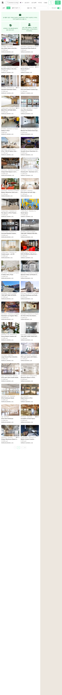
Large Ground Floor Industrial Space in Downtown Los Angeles (10, 357)
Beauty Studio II (25, 69)
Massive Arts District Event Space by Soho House (30, 130)
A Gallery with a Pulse (7, 274)
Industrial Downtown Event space (8, 89)
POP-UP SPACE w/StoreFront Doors (28, 254)
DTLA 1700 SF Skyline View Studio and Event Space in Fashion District (8, 151)
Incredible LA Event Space (28, 418)
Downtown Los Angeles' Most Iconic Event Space (9, 316)
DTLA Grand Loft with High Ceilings (28, 192)
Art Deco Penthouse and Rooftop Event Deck (30, 295)
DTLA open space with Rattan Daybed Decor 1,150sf (29, 357)
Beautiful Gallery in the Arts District (8, 69)
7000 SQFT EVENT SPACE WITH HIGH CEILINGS (29, 336)
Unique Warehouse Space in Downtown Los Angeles (9, 439)
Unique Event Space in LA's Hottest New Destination (8, 172)
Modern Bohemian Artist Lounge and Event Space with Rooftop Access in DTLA (10, 192)
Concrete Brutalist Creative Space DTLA (8, 233)
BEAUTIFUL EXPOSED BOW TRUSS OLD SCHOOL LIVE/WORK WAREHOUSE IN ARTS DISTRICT (10, 110)
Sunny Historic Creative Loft (8, 336)
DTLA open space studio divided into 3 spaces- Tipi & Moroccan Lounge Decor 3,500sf (10, 377)
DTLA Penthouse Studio (7, 398)
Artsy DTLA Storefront (26, 110)
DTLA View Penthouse (7, 418)
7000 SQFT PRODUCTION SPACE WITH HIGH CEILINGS (29, 233)
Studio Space (24, 213)
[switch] (59, 8)
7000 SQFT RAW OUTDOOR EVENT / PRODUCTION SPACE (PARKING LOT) (9, 295)
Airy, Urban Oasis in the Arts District (8, 48)
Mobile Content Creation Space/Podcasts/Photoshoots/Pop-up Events (30, 439)
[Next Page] (25, 447)
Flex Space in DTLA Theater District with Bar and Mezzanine (10, 213)
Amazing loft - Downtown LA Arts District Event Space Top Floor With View (30, 172)
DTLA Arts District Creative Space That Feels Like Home (30, 89)
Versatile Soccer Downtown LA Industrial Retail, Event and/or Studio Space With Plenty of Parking (29, 151)
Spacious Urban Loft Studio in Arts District (29, 275)
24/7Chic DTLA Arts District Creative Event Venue (28, 316)
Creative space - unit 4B (7, 254)
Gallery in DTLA (5, 130)
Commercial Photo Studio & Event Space (28, 48)
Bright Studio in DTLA (26, 398)
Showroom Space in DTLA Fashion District (28, 377)
